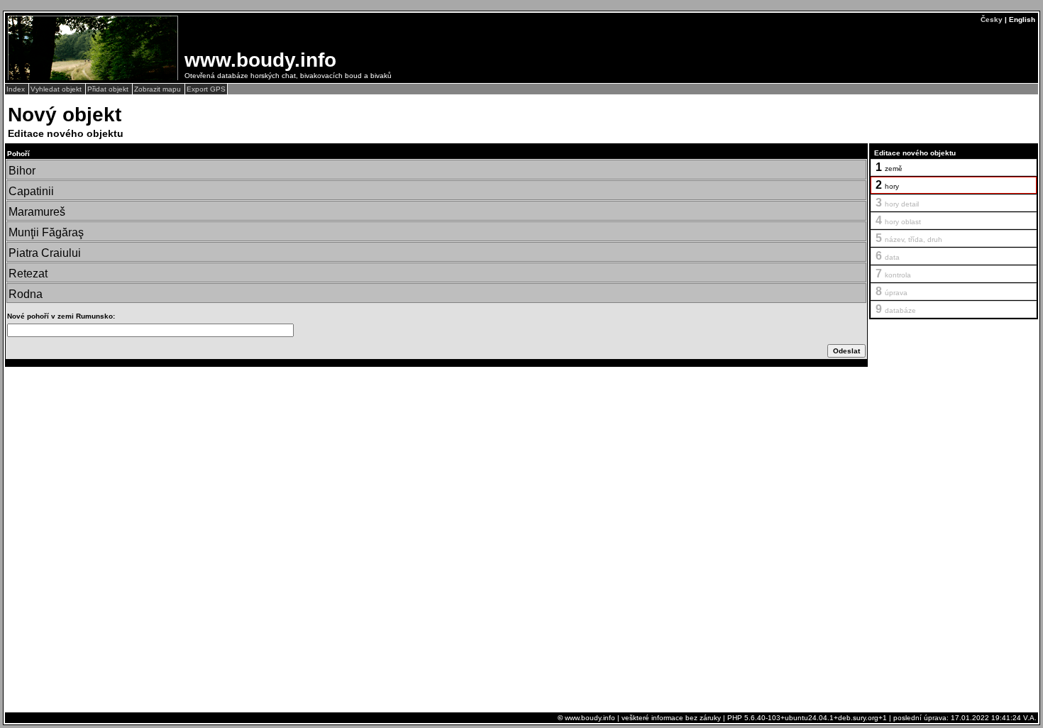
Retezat (28, 274)
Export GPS (206, 89)
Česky (992, 19)
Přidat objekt (109, 89)
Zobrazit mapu (158, 89)
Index (16, 89)
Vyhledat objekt (57, 89)
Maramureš (37, 212)
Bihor (22, 171)
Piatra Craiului (45, 253)
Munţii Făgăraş (46, 232)
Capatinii (31, 191)
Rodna (26, 294)
